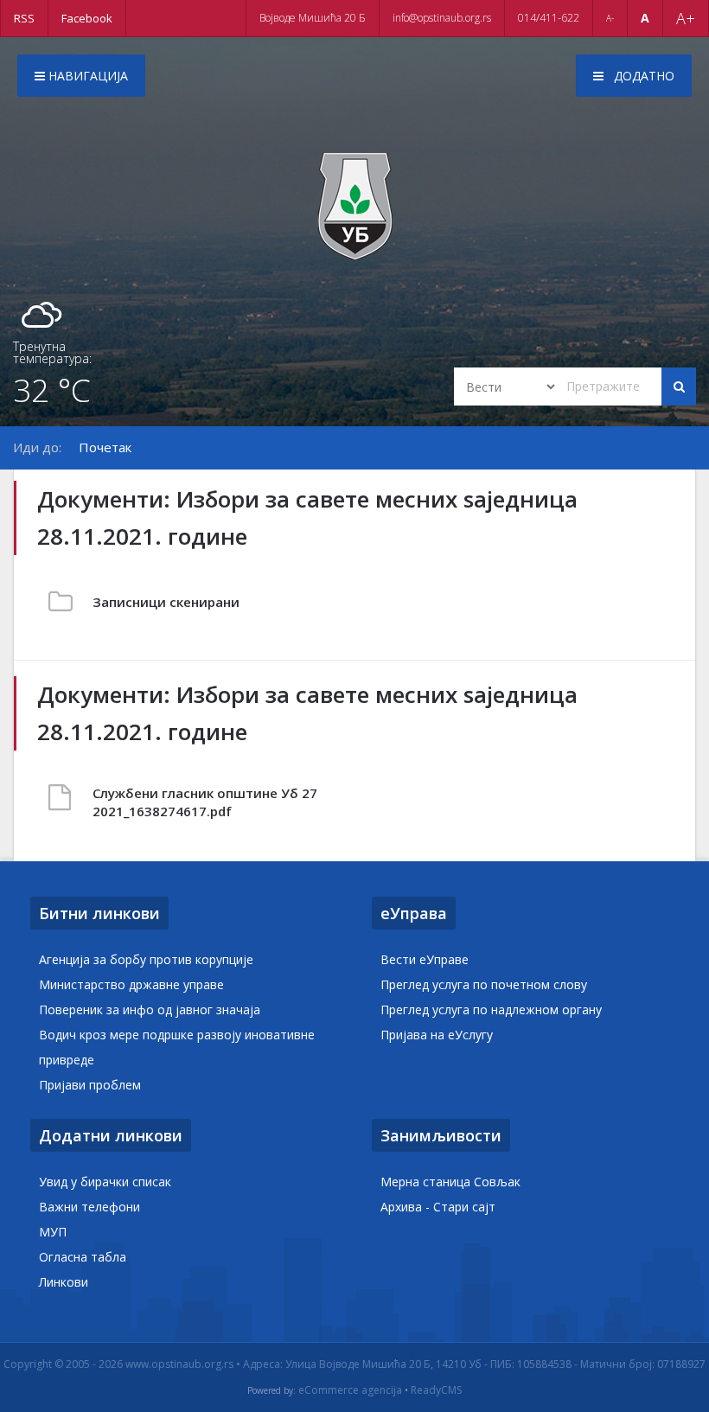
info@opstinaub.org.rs (442, 17)
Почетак (105, 447)
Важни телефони (89, 1206)
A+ (685, 18)
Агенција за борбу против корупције (146, 959)
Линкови (63, 1282)
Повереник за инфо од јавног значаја (149, 1009)
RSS (24, 18)
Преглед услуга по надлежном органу (491, 1009)
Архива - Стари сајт (437, 1206)
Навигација (86, 75)
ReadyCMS (436, 1390)
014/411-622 (548, 17)
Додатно (642, 75)
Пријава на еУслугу (436, 1034)
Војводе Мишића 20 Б (312, 17)
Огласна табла (82, 1257)
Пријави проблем (90, 1085)
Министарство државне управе (131, 984)
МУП (53, 1232)
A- (610, 18)
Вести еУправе (424, 959)
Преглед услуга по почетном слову (483, 984)
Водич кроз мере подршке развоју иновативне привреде (177, 1047)
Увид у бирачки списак (105, 1181)
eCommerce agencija (350, 1390)
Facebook (86, 18)
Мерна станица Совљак (450, 1181)
